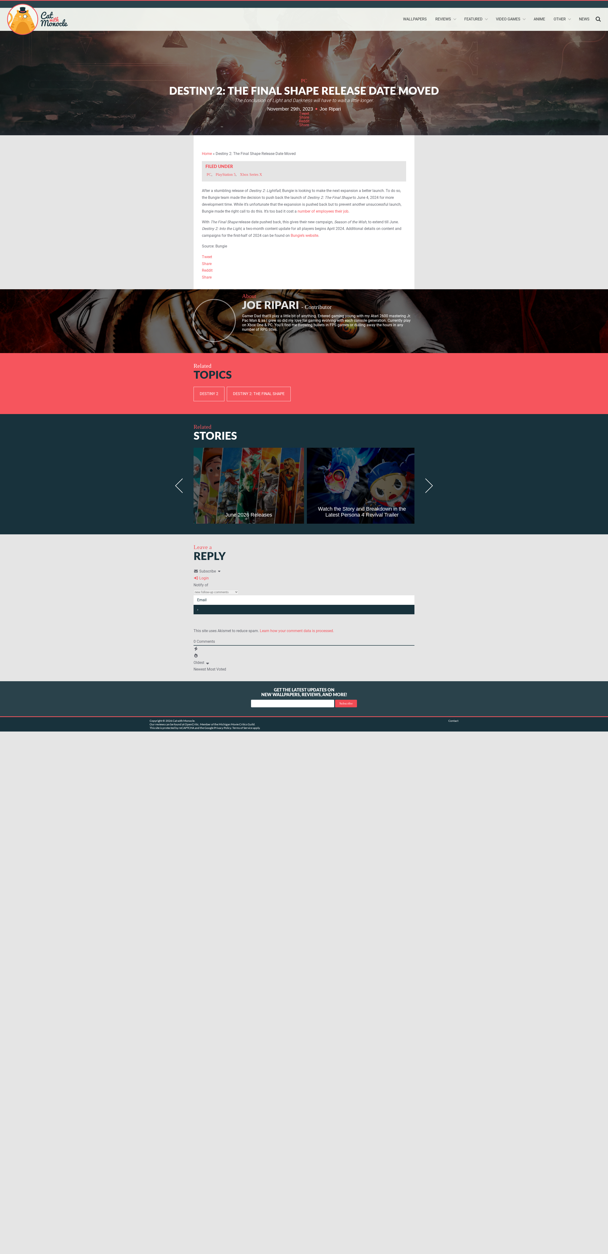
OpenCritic (192, 724)
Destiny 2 (209, 394)
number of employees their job (323, 211)
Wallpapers (415, 19)
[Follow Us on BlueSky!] (547, 4)
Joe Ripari (330, 109)
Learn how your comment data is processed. (297, 631)
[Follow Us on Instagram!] (581, 4)
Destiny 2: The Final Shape (259, 394)
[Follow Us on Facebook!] (590, 4)
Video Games (508, 19)
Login (203, 578)
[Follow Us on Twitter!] (538, 4)
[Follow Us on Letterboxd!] (598, 4)
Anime (539, 19)
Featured (473, 19)
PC (304, 81)
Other (560, 19)
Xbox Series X (251, 174)
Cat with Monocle (37, 19)
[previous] (181, 485)
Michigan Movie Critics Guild (237, 724)
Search (598, 19)
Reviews (443, 19)
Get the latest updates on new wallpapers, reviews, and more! (304, 692)
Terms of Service (242, 728)
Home (207, 153)
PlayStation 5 (226, 174)
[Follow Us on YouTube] (564, 4)
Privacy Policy (222, 728)
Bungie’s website (304, 235)
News (584, 19)
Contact (453, 721)
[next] (426, 485)
